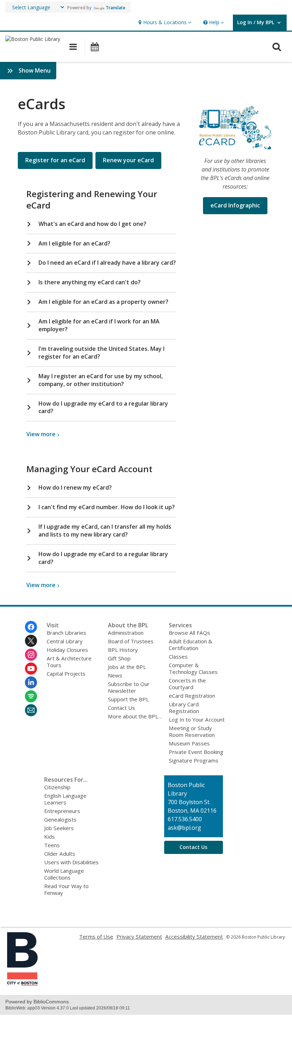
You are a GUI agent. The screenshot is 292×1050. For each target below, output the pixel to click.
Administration (126, 632)
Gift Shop (119, 658)
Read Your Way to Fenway (66, 889)
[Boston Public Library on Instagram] (31, 655)
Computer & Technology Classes (193, 668)
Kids (49, 836)
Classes (178, 656)
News (115, 675)
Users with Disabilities (71, 862)
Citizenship (57, 787)
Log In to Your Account (197, 719)
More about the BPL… (135, 716)
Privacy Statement (139, 936)
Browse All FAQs (189, 632)
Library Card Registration (184, 707)
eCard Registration (192, 695)
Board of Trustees (130, 641)
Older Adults (59, 853)
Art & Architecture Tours (69, 662)
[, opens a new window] (22, 983)
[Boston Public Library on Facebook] (31, 627)
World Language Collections (64, 874)
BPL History (123, 649)
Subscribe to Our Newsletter (129, 687)
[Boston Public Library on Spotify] (31, 696)
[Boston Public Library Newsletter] (31, 710)
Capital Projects (66, 673)
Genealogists (60, 819)
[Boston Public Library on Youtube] (31, 669)
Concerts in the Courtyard (187, 684)
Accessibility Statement (194, 936)
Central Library (65, 641)
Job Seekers (59, 828)
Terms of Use (96, 936)
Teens (52, 845)
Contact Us (121, 707)
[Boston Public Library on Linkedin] (31, 682)
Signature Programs (193, 760)
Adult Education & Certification (190, 644)
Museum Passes (189, 743)
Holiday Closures (67, 649)
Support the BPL (128, 699)
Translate (115, 8)
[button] (164, 23)
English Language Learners (65, 799)
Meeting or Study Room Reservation (192, 731)
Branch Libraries (66, 632)
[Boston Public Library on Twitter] (31, 641)
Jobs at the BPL (127, 666)
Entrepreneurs (62, 810)
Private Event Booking (196, 751)
